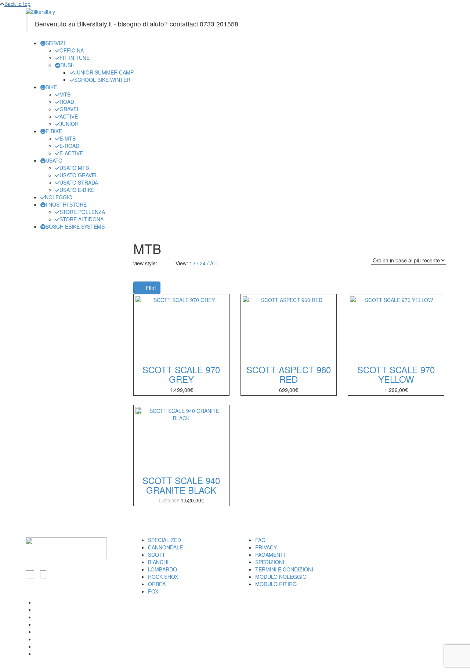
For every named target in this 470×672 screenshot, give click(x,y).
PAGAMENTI (270, 554)
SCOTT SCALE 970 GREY (181, 374)
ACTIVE (68, 116)
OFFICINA (71, 50)
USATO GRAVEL (78, 175)
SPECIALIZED (164, 540)
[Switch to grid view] (161, 263)
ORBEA (157, 584)
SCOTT (156, 554)
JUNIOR (69, 123)
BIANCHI (158, 562)
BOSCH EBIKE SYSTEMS (75, 226)
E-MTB (67, 138)
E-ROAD (69, 145)
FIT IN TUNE (74, 57)
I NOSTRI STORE (66, 204)
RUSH (67, 65)
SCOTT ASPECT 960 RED (288, 374)
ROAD (66, 101)
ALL (214, 263)
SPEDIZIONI (269, 562)
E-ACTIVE (71, 153)
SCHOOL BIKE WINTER (102, 79)
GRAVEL (69, 109)
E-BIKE (54, 131)
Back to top (17, 3)
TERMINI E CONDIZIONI (284, 569)
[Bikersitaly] (40, 11)
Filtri (150, 287)
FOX (153, 591)
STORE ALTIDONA (81, 219)
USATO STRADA (78, 182)
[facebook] (30, 574)
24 (203, 263)
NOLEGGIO (58, 197)
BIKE (51, 87)
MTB (64, 94)
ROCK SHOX (163, 576)
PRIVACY (266, 547)
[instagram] (43, 574)
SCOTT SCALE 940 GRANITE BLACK (181, 485)
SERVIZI (55, 43)
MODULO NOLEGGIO (281, 576)
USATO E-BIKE (76, 189)
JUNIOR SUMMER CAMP (104, 72)
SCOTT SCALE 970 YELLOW (396, 374)
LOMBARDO (162, 569)
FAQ (260, 540)
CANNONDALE (165, 547)
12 (192, 263)
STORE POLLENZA (82, 211)
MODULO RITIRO (276, 584)
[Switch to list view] (166, 263)
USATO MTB (74, 167)
